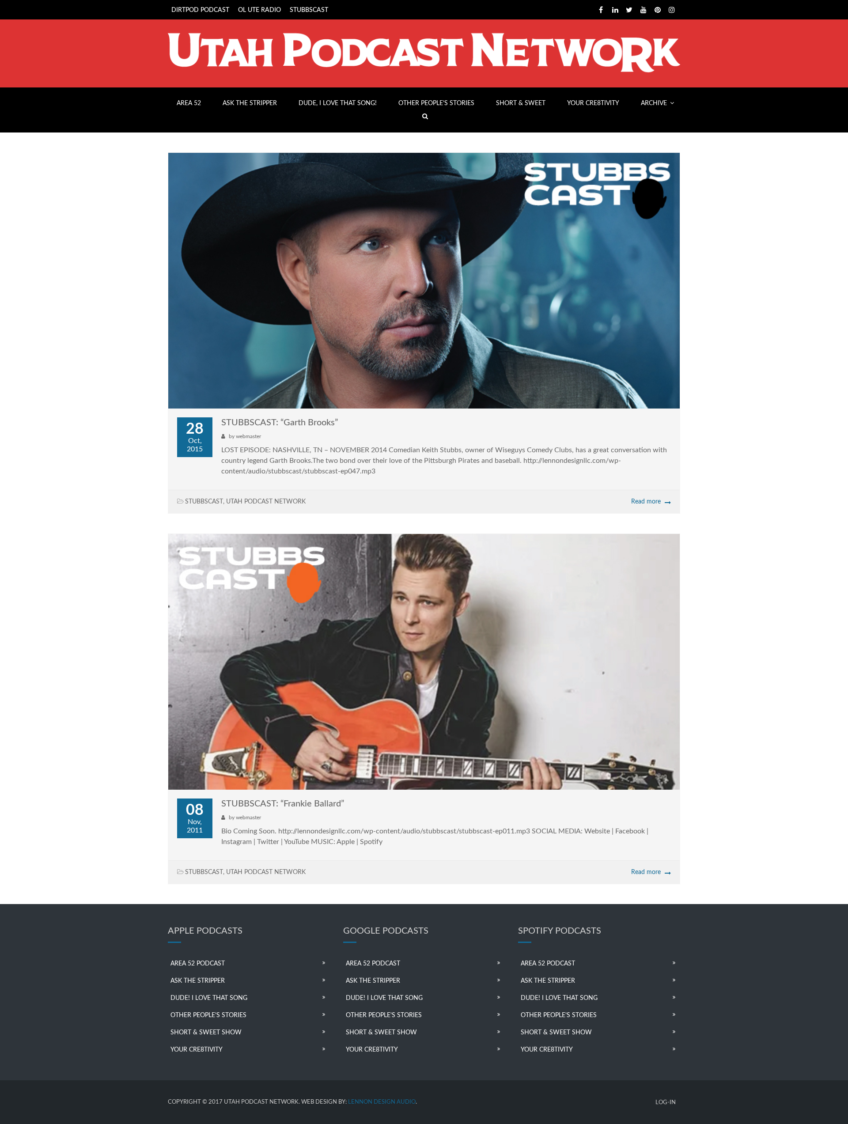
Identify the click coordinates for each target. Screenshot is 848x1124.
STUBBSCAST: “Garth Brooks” (279, 422)
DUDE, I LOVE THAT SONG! (338, 103)
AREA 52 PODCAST (197, 964)
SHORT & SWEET (520, 103)
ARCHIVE (654, 103)
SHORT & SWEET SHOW (206, 1032)
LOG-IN (665, 1102)
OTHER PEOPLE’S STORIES (436, 103)
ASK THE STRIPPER (250, 103)
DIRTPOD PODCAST (200, 10)
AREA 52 (189, 103)
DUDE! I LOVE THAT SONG (208, 998)
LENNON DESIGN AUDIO (382, 1102)
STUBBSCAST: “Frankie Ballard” (282, 803)
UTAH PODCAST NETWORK (266, 502)
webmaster (248, 436)
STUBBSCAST (309, 10)
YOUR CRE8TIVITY (593, 103)
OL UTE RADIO (259, 10)
